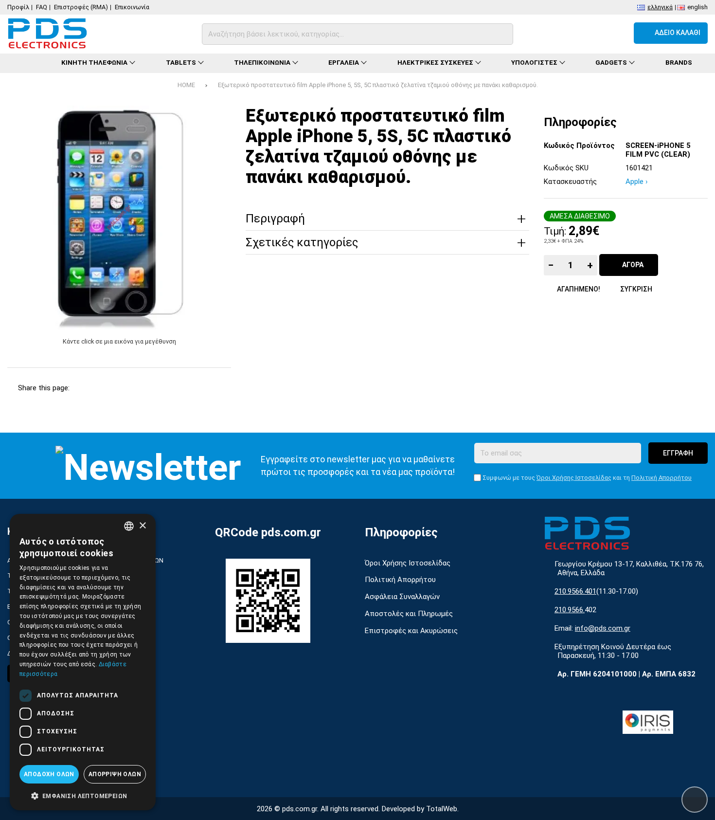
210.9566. (569, 609)
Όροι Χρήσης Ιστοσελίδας (573, 477)
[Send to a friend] (210, 388)
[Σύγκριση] (564, 33)
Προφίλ (18, 7)
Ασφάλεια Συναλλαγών (402, 596)
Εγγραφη (678, 453)
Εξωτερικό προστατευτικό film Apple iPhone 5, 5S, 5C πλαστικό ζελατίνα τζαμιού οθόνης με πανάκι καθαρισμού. (378, 85)
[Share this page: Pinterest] (135, 388)
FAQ (41, 7)
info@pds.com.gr (602, 628)
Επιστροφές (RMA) (81, 7)
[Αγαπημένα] (590, 33)
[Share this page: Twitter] (110, 388)
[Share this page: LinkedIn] (160, 388)
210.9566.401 (575, 591)
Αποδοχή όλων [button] (49, 774)
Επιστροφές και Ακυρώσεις (411, 630)
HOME (186, 85)
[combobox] (129, 526)
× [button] (142, 525)
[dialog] (83, 662)
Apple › (637, 181)
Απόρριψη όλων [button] (115, 774)
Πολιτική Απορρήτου (661, 477)
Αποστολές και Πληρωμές (409, 613)
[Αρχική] (27, 63)
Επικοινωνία (132, 7)
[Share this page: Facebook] (84, 388)
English (697, 6)
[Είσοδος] (617, 33)
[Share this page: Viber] (186, 388)
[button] (82, 795)
